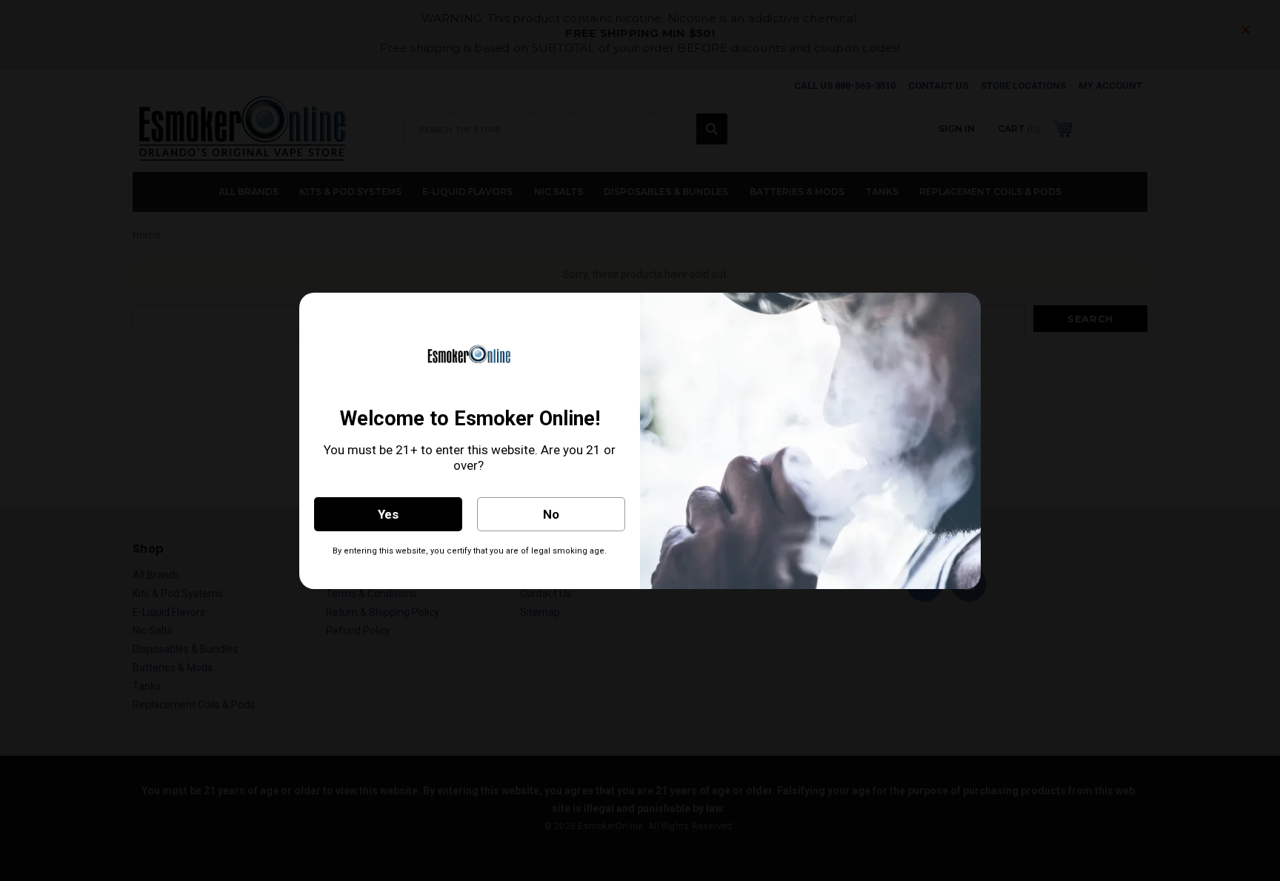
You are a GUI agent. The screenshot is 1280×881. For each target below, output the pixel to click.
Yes (388, 514)
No (551, 514)
